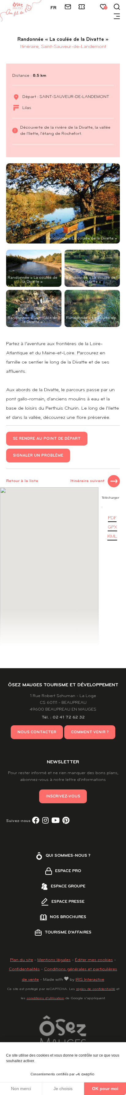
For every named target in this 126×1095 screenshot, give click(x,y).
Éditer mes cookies (94, 960)
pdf (112, 518)
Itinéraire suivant (87, 481)
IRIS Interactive (90, 979)
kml (112, 536)
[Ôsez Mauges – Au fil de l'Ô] (20, 10)
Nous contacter (36, 732)
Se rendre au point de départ (47, 439)
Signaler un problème (38, 456)
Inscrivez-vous (63, 796)
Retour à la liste (22, 481)
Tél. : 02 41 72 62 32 (63, 717)
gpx (112, 527)
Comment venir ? (90, 732)
